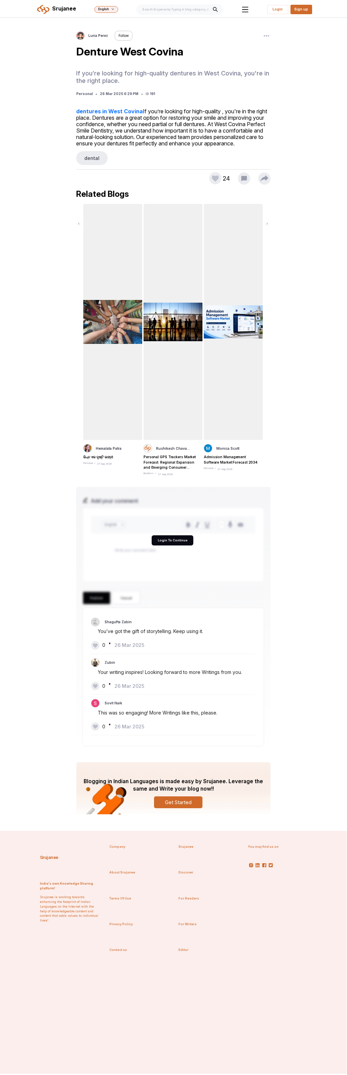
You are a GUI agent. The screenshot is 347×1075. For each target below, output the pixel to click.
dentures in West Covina (109, 111)
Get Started (178, 802)
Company (117, 846)
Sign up (301, 9)
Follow (123, 35)
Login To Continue (173, 540)
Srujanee (49, 857)
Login (278, 9)
